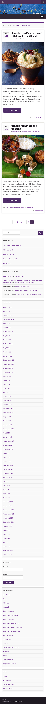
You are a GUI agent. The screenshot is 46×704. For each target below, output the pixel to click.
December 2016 (8, 469)
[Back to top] (41, 699)
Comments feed (8, 684)
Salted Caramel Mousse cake (24, 282)
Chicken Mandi (8, 250)
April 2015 (6, 542)
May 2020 (6, 388)
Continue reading (12, 110)
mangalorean (14, 207)
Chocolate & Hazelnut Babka (12, 245)
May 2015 (6, 538)
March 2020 (7, 396)
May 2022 (6, 336)
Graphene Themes (16, 701)
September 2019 (8, 413)
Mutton (5, 643)
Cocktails (6, 607)
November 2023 (8, 319)
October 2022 (8, 332)
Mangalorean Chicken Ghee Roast (25, 291)
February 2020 (8, 400)
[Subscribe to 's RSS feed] (3, 1)
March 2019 (7, 421)
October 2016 (8, 473)
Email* (5, 574)
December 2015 (8, 510)
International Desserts (11, 623)
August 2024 (7, 311)
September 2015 (8, 522)
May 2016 (6, 490)
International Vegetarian (11, 631)
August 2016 (7, 477)
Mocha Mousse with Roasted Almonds (28, 295)
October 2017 (8, 445)
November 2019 (8, 409)
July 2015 (6, 530)
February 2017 (8, 465)
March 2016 (7, 498)
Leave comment (37, 117)
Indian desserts (8, 611)
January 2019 (7, 425)
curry (7, 207)
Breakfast (6, 595)
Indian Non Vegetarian (10, 615)
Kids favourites (8, 635)
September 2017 (8, 449)
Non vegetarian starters (11, 647)
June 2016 (6, 485)
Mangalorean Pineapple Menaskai (24, 127)
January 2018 (7, 437)
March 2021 (7, 352)
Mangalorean (36, 39)
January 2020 (7, 404)
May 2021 (6, 348)
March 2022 (7, 340)
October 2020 (8, 368)
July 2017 (6, 453)
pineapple (29, 207)
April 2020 (6, 392)
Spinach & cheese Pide (10, 259)
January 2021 (7, 356)
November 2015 (8, 514)
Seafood (6, 651)
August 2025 (7, 307)
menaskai (22, 207)
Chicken (6, 603)
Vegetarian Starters (9, 664)
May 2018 (6, 433)
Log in (5, 676)
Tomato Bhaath (20, 276)
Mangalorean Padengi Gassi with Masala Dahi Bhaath (26, 34)
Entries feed (7, 680)
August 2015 (7, 526)
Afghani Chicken (8, 254)
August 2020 (7, 376)
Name (5, 566)
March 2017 (7, 461)
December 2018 (8, 429)
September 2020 (8, 372)
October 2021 (8, 344)
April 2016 (6, 494)
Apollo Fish (6, 263)
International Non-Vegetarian (13, 627)
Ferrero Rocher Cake (22, 286)
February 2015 (8, 550)
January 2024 (7, 315)
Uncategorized (8, 660)
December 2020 (8, 360)
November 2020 (8, 364)
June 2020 (6, 384)
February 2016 (8, 502)
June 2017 (6, 457)
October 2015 (8, 518)
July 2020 (6, 380)
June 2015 (6, 534)
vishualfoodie (16, 39)
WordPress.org (8, 688)
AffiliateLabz (7, 276)
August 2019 (7, 417)
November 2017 (8, 441)
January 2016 (7, 506)
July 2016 (6, 481)
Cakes (5, 599)
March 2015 (7, 546)
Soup (5, 655)
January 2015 (7, 554)
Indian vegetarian (26, 39)
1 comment (39, 211)
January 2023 (7, 327)
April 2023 (6, 323)
